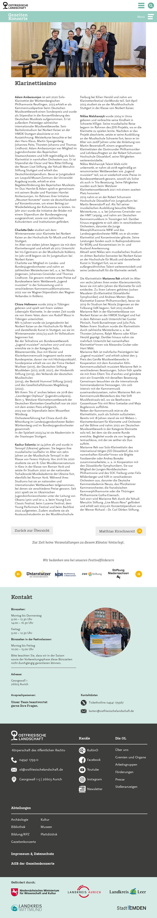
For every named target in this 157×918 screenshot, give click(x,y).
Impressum (20, 853)
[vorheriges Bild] (18, 574)
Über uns (121, 750)
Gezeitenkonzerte (23, 842)
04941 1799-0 (28, 760)
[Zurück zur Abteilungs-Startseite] (23, 17)
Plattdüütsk (49, 834)
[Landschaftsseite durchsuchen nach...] (151, 5)
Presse (119, 779)
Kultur (45, 819)
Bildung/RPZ (20, 834)
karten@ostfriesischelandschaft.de (111, 710)
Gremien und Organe (130, 757)
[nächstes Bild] (138, 574)
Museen (46, 827)
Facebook (94, 760)
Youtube (93, 769)
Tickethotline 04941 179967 (106, 702)
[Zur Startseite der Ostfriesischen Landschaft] (15, 5)
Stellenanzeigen (126, 787)
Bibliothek (18, 827)
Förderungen (124, 772)
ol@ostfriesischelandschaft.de (41, 769)
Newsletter (94, 789)
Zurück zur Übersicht (32, 530)
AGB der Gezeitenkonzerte (32, 863)
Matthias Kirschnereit (117, 531)
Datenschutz (44, 853)
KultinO (92, 750)
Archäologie (19, 819)
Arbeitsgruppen (126, 764)
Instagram (94, 779)
